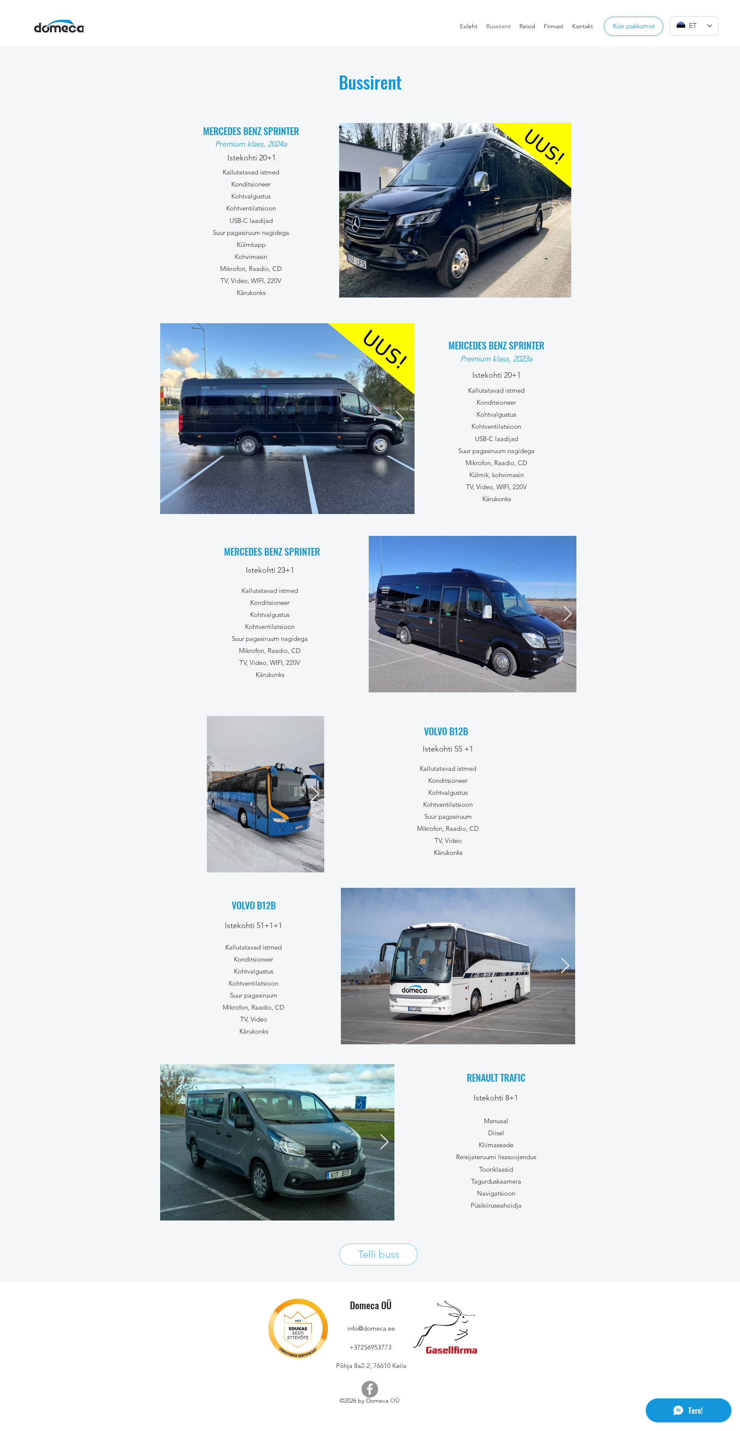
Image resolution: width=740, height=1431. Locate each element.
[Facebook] (369, 1389)
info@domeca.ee (371, 1328)
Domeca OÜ (370, 1305)
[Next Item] (562, 210)
